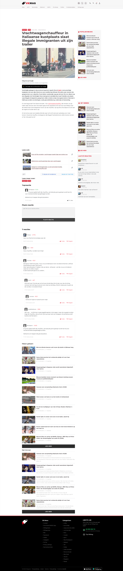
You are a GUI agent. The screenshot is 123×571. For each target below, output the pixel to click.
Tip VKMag (89, 534)
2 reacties (48, 371)
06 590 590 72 (90, 529)
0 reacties (48, 361)
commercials (67, 530)
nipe (28, 247)
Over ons (47, 568)
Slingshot (66, 559)
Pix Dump (55, 7)
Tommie (29, 260)
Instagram (46, 540)
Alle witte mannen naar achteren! (87, 189)
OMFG (48, 7)
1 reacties (48, 410)
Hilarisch (42, 7)
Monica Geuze (67, 552)
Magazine (24, 29)
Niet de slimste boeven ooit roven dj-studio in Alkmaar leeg (54, 347)
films (65, 532)
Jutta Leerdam (68, 549)
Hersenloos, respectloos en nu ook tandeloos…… (88, 164)
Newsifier (64, 568)
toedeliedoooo (32, 309)
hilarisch (66, 542)
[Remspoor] (26, 190)
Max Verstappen (68, 540)
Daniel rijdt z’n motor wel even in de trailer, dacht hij (52, 416)
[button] (93, 3)
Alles (23, 7)
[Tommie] (24, 260)
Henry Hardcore (42, 29)
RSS (44, 532)
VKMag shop (46, 530)
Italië (59, 90)
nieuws (65, 556)
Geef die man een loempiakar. (86, 196)
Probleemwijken (70, 7)
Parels (65, 561)
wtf (64, 544)
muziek (66, 535)
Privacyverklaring (35, 568)
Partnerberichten (48, 547)
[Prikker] (24, 235)
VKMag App (81, 7)
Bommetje (35, 7)
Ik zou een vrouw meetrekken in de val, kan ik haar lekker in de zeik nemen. (88, 174)
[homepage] (40, 3)
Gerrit (29, 280)
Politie (62, 7)
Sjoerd (83, 186)
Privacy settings (47, 544)
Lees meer (48, 446)
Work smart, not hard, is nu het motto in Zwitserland (52, 397)
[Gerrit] (26, 280)
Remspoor (32, 189)
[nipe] (24, 247)
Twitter (45, 537)
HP (82, 168)
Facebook (46, 535)
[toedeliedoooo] (26, 309)
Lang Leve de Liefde (69, 528)
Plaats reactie (48, 219)
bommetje (66, 525)
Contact (45, 523)
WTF (28, 7)
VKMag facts (46, 528)
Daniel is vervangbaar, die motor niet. (88, 182)
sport (65, 537)
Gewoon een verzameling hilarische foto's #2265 (51, 387)
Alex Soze (66, 554)
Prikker (29, 235)
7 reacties (48, 349)
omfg (29, 29)
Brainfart (83, 159)
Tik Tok (45, 542)
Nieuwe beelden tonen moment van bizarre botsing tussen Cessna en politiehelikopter (93, 63)
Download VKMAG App (49, 525)
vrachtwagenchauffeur (54, 103)
